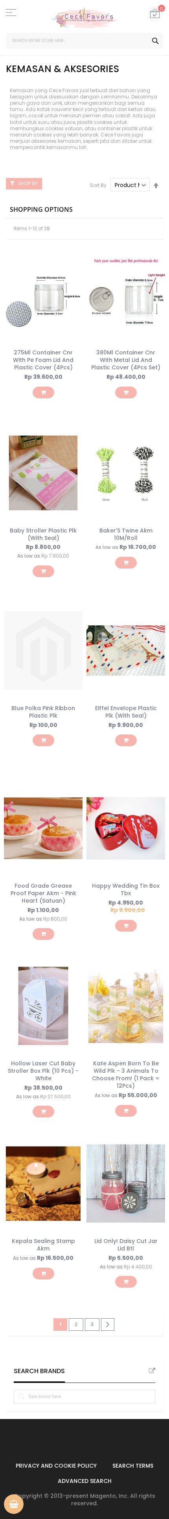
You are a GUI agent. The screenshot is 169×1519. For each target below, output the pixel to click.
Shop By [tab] (28, 183)
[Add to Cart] (43, 392)
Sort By (98, 185)
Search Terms (132, 1466)
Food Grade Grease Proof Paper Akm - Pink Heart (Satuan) (43, 893)
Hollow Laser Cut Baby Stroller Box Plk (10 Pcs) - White (43, 1070)
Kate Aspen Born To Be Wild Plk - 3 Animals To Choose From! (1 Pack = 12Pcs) (126, 1074)
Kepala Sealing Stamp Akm (43, 1244)
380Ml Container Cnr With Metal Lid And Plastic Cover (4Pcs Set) (125, 360)
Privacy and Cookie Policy (56, 1466)
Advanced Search (85, 1481)
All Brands (152, 1371)
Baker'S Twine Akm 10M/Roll (125, 534)
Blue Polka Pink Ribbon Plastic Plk (43, 712)
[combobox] (84, 41)
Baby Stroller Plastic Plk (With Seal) (43, 534)
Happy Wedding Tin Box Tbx (126, 889)
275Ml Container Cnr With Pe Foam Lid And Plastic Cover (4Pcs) (43, 360)
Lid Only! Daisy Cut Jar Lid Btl (126, 1244)
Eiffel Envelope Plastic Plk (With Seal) (126, 712)
